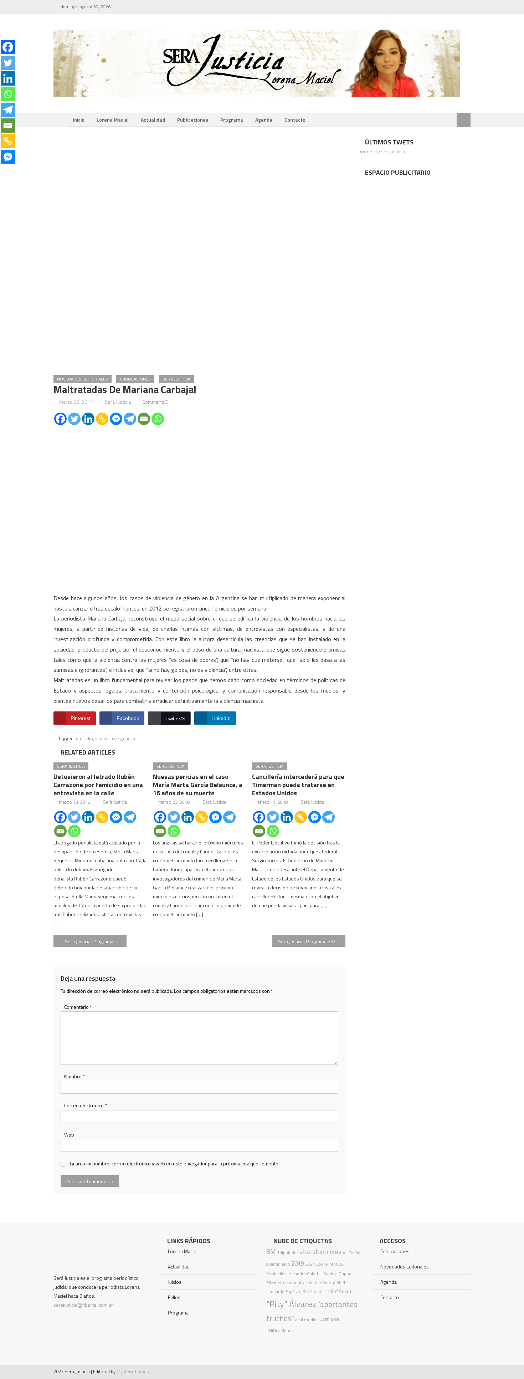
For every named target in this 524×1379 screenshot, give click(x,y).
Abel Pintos (327, 1264)
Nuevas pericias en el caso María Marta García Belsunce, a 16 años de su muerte (197, 785)
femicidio (84, 738)
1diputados (287, 1252)
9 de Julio (313, 1291)
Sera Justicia (176, 379)
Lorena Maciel (113, 119)
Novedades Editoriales (82, 379)
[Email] (144, 419)
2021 (310, 1264)
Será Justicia (118, 401)
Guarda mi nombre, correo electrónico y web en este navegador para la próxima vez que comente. (174, 1163)
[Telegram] (130, 419)
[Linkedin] (88, 419)
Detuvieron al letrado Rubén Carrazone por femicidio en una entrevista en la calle (98, 785)
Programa (231, 119)
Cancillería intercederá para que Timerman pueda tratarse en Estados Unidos (298, 785)
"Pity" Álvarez (291, 1303)
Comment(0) (156, 401)
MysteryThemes (133, 1371)
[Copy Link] (102, 419)
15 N (333, 1252)
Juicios (174, 1282)
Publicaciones (192, 119)
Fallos (174, 1297)
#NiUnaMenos (279, 1330)
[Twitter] (74, 419)
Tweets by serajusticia (381, 151)
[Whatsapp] (157, 419)
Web (69, 1134)
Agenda (263, 119)
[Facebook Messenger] (116, 419)
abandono (313, 1251)
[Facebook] (60, 419)
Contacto (294, 119)
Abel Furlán (349, 1252)
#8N (335, 1319)
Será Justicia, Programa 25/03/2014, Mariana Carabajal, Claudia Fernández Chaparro (311, 941)
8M (271, 1251)
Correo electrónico (85, 1105)
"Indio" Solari (337, 1291)
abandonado (278, 1264)
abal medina (307, 1319)
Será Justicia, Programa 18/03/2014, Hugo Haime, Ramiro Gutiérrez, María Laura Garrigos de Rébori (96, 941)
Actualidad (153, 119)
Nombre (74, 1076)
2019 (297, 1263)
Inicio (78, 119)
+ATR (325, 1319)
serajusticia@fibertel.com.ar (83, 1304)
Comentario (78, 1007)
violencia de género (115, 738)
